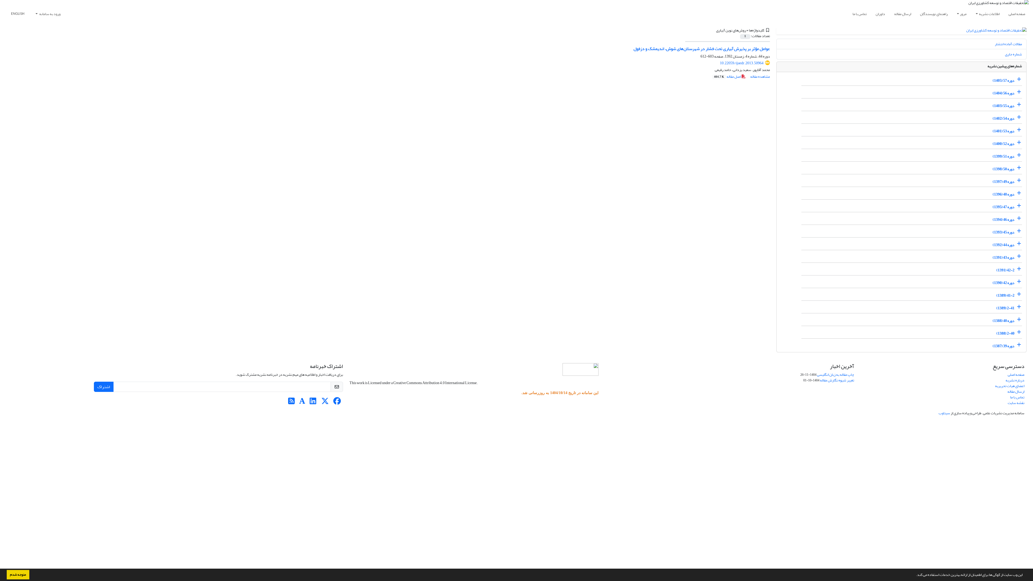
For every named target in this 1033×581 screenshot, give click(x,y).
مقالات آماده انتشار (1008, 44)
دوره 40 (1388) (1003, 320)
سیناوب (944, 413)
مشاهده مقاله (760, 76)
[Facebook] (337, 402)
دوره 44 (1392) (1003, 245)
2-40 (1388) (1005, 333)
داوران (880, 13)
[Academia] (302, 402)
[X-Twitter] (325, 402)
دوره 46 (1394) (1003, 219)
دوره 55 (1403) (1003, 105)
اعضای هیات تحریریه (1009, 385)
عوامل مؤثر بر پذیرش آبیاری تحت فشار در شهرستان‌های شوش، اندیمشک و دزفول (702, 49)
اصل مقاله (727, 76)
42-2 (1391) (1005, 270)
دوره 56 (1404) (1003, 93)
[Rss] (291, 402)
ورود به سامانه (50, 13)
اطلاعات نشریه (989, 13)
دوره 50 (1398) (1003, 169)
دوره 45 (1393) (1003, 232)
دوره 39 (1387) (1003, 346)
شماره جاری (1013, 54)
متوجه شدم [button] (18, 574)
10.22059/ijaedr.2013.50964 (741, 63)
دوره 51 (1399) (1003, 156)
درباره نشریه (1015, 380)
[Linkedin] (313, 402)
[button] (914, 575)
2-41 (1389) (1005, 308)
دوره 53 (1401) (1003, 131)
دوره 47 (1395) (1003, 207)
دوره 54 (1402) (1003, 118)
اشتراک (103, 387)
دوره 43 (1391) (1003, 257)
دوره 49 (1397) (1003, 181)
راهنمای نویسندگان (934, 13)
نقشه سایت (1016, 402)
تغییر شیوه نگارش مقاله (837, 380)
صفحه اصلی (1017, 13)
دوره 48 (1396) (1003, 194)
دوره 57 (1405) (1003, 80)
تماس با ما (859, 13)
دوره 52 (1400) (1003, 143)
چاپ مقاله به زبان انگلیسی (835, 374)
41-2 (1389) (1005, 295)
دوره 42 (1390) (1003, 282)
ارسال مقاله (902, 13)
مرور (963, 13)
